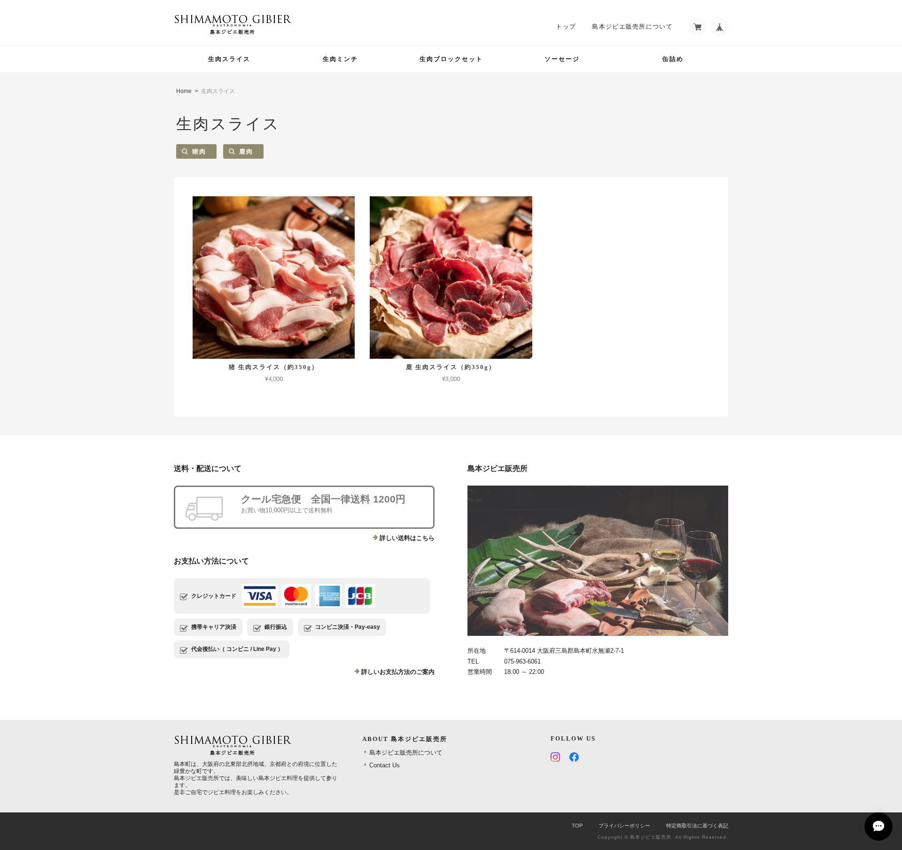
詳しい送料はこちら (407, 537)
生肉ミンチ (340, 58)
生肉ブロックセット (451, 58)
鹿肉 (246, 151)
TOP (577, 825)
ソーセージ (562, 58)
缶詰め (673, 58)
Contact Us (384, 765)
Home (184, 91)
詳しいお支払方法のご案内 (398, 671)
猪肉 (199, 151)
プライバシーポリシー (624, 825)
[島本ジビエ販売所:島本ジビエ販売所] (597, 561)
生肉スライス (229, 58)
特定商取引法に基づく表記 (697, 825)
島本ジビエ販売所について (632, 26)
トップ (566, 26)
